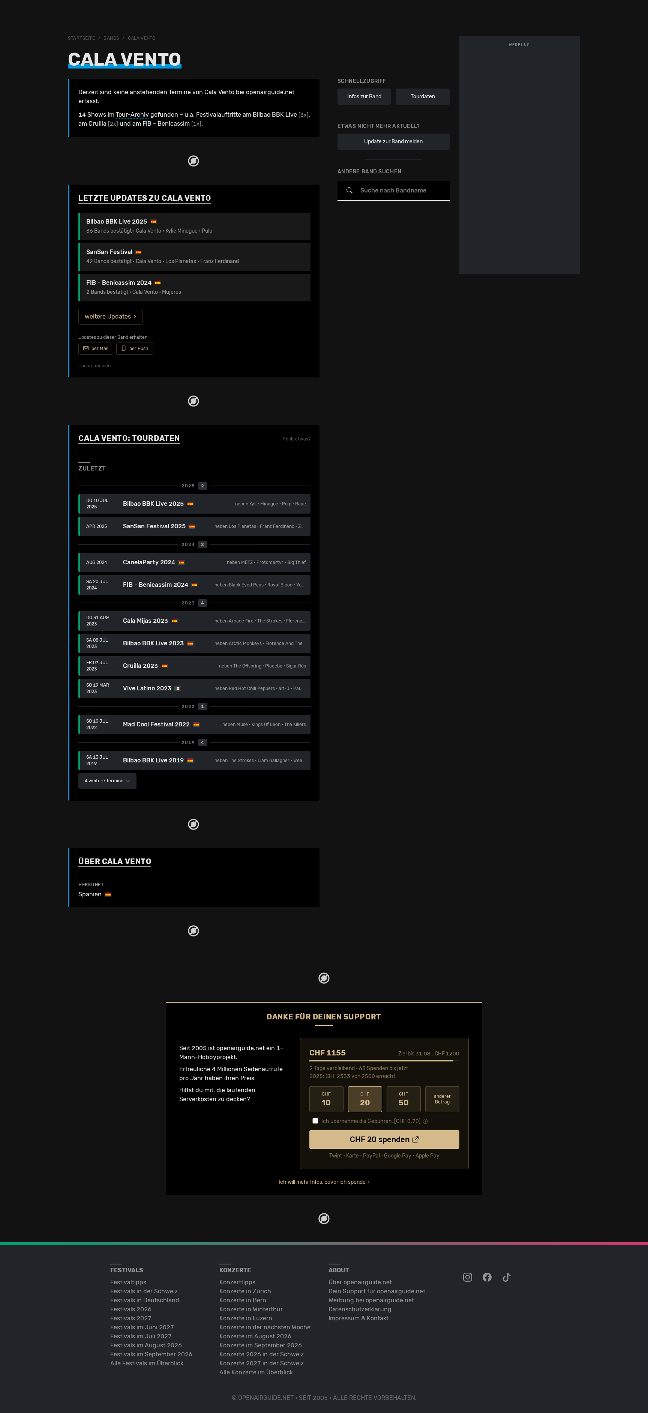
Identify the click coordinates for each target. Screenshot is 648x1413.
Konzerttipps (237, 1282)
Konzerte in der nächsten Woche (264, 1327)
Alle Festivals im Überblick (146, 1363)
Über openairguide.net (360, 1282)
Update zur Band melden (393, 141)
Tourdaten (423, 96)
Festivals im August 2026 (146, 1345)
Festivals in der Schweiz (144, 1291)
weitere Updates (108, 316)
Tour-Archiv (132, 114)
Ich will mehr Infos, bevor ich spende (322, 1182)
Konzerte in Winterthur (251, 1309)
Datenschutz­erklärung (360, 1309)
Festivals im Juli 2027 (141, 1336)
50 (404, 1099)
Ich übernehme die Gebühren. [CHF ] (371, 1121)
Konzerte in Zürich (245, 1291)
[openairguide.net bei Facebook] (488, 1277)
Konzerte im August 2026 (255, 1336)
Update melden (94, 366)
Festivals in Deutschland (144, 1300)
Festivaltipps (128, 1282)
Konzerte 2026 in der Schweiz (261, 1354)
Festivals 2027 (131, 1318)
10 (326, 1099)
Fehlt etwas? (296, 439)
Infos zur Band (364, 96)
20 (365, 1099)
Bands (111, 38)
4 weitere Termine (104, 780)
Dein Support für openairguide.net (376, 1291)
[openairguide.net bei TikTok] (507, 1277)
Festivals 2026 (131, 1309)
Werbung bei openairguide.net (371, 1300)
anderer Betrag (442, 1099)
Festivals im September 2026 (151, 1354)
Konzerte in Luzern (245, 1318)
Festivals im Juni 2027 (142, 1327)
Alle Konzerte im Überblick (256, 1372)
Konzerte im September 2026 (260, 1345)
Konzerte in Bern (242, 1300)
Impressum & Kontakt (358, 1318)
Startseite (81, 38)
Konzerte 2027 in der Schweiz (261, 1363)
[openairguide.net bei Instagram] (468, 1277)
